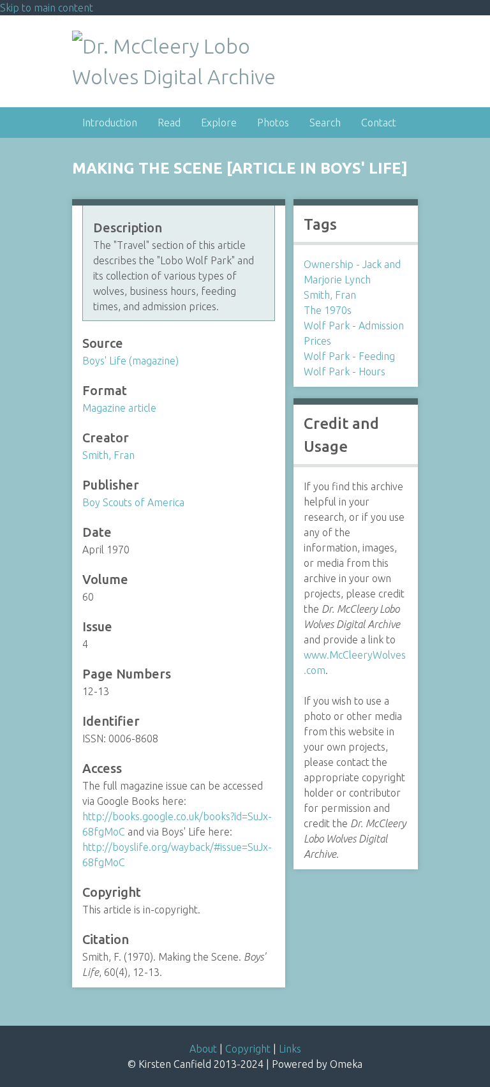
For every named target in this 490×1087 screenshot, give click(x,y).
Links (290, 1048)
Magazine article (119, 408)
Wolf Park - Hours (344, 371)
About (203, 1048)
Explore (219, 122)
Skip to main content (46, 7)
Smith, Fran (108, 455)
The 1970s (328, 310)
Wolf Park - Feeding (349, 356)
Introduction (109, 122)
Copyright (248, 1048)
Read (169, 122)
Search (325, 122)
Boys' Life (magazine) (130, 360)
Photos (273, 122)
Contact (378, 122)
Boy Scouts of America (133, 502)
